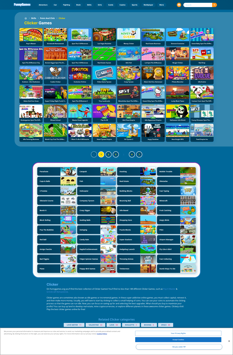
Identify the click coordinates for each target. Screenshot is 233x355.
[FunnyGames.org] (25, 18)
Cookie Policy (102, 334)
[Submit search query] (214, 5)
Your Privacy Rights (178, 333)
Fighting (66, 5)
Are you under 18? (179, 347)
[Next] (139, 154)
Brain (78, 5)
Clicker (62, 18)
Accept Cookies (178, 339)
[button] (179, 5)
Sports (134, 5)
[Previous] (94, 154)
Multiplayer (148, 5)
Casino (122, 5)
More (161, 5)
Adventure (43, 5)
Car (55, 5)
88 (169, 325)
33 (101, 325)
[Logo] (22, 5)
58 (117, 325)
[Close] (229, 341)
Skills (89, 5)
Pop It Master (169, 289)
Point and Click (47, 18)
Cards (110, 5)
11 (80, 325)
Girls (100, 5)
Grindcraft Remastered (57, 291)
